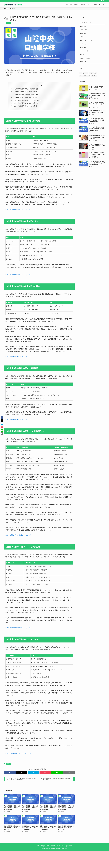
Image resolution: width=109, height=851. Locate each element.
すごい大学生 (93, 73)
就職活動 (83, 33)
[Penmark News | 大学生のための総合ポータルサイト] (13, 4)
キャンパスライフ (86, 51)
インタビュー (84, 44)
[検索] (104, 1)
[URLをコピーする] (69, 772)
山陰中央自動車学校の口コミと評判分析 (26, 103)
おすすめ (85, 73)
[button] (10, 772)
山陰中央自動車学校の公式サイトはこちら (18, 209)
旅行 (82, 37)
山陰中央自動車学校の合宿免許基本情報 (26, 89)
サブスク (69, 845)
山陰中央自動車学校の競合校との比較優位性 (27, 100)
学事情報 (83, 47)
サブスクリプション (86, 40)
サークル (94, 75)
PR (80, 73)
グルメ (83, 54)
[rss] (101, 1)
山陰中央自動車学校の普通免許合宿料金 (26, 94)
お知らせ (83, 61)
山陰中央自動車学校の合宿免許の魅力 (25, 91)
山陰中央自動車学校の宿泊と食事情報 (25, 97)
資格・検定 (84, 30)
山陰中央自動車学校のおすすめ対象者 (25, 106)
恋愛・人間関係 (85, 58)
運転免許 (8, 22)
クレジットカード (86, 22)
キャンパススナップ (85, 75)
